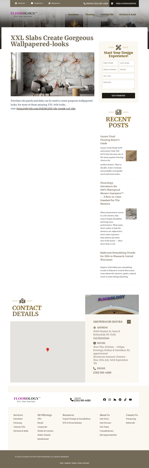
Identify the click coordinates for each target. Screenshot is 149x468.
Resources (55, 3)
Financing (131, 419)
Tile (39, 419)
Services (18, 415)
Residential (43, 439)
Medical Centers (45, 431)
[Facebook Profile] (104, 399)
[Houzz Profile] (115, 399)
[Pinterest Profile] (120, 399)
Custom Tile (107, 14)
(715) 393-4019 (102, 372)
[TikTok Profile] (125, 399)
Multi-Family (44, 435)
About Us (21, 3)
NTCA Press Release (72, 423)
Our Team (104, 427)
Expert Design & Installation (76, 419)
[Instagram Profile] (110, 399)
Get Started (118, 96)
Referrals (130, 423)
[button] (47, 350)
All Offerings (44, 415)
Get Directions (101, 338)
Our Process (105, 423)
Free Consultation (126, 3)
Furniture (73, 14)
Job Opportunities (108, 435)
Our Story (104, 419)
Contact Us (38, 3)
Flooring (90, 14)
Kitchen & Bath (127, 14)
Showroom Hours (107, 321)
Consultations (106, 431)
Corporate (42, 427)
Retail (40, 423)
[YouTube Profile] (130, 399)
